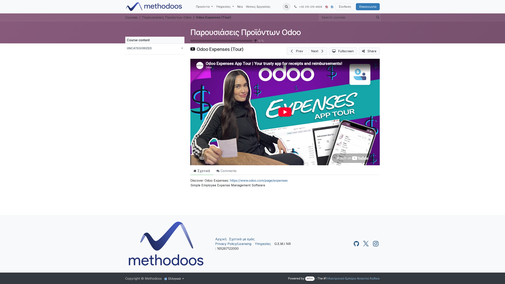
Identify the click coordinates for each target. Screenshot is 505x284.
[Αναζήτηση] (376, 17)
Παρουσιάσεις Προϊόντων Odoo (245, 32)
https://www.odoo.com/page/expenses (259, 180)
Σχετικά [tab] (203, 171)
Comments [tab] (228, 171)
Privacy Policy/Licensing (233, 244)
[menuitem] (204, 7)
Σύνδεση (345, 6)
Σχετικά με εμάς (242, 239)
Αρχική (220, 239)
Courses (131, 17)
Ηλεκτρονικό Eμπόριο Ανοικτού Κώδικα (353, 278)
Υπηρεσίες (263, 244)
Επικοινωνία (367, 6)
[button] (286, 7)
